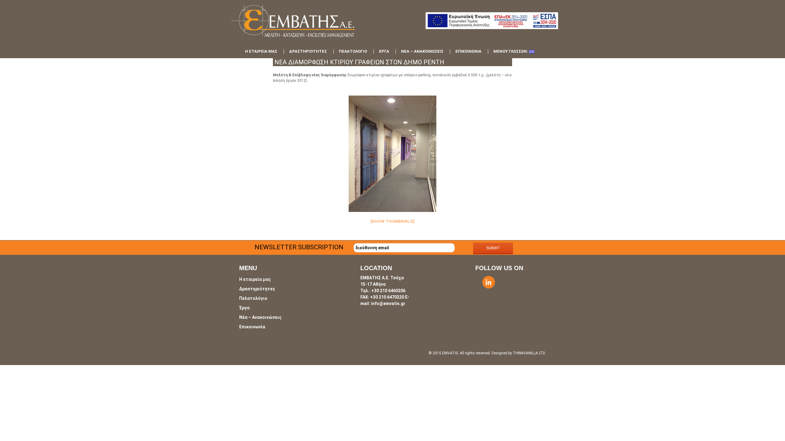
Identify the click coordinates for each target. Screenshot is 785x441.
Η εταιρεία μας (261, 51)
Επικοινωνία (468, 51)
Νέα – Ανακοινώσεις (422, 51)
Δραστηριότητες (308, 51)
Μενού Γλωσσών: (511, 51)
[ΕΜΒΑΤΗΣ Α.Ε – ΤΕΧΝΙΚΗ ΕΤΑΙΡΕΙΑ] (303, 25)
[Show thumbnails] (393, 221)
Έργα (384, 51)
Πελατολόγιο (353, 51)
